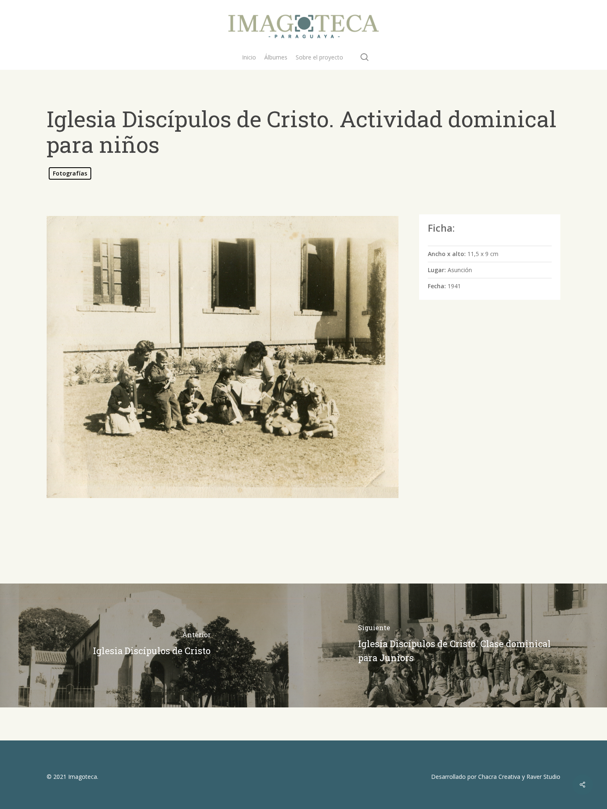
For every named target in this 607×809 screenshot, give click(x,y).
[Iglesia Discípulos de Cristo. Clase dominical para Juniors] (455, 645)
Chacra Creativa (499, 777)
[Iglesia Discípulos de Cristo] (152, 645)
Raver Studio (543, 777)
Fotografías (70, 173)
